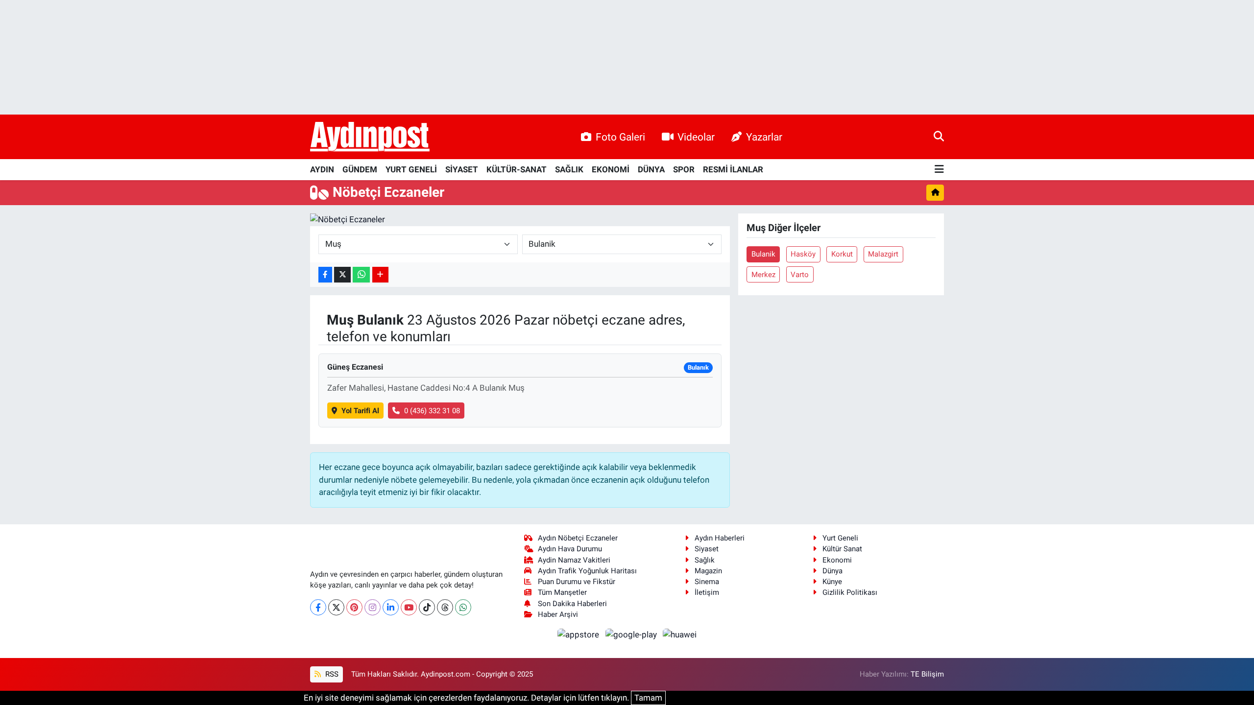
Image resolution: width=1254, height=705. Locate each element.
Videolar (696, 137)
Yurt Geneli (840, 538)
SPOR (684, 169)
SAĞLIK (569, 169)
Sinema (707, 581)
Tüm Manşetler (562, 592)
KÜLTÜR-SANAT (516, 169)
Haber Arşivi (558, 614)
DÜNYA (651, 169)
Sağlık (705, 560)
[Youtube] (409, 607)
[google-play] (632, 634)
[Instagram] (372, 607)
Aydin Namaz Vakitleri (574, 560)
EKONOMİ (610, 169)
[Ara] (939, 136)
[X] (336, 607)
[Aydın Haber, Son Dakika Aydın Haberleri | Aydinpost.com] (370, 137)
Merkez (763, 274)
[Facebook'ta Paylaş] (325, 275)
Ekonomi (837, 560)
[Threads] (445, 607)
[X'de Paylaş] (342, 275)
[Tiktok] (427, 607)
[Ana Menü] (939, 169)
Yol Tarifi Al (360, 410)
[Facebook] (318, 607)
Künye (832, 581)
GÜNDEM (359, 169)
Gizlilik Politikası (849, 592)
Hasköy (803, 254)
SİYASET (461, 169)
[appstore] (579, 634)
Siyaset (707, 548)
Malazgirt (883, 254)
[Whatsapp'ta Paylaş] (361, 275)
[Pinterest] (354, 607)
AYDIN (322, 169)
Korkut (842, 254)
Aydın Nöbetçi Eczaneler (578, 538)
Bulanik (763, 254)
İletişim (707, 592)
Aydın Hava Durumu (570, 548)
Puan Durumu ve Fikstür (576, 581)
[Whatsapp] (463, 607)
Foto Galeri (620, 137)
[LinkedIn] (391, 607)
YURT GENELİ (411, 169)
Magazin (708, 570)
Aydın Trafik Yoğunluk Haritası (587, 570)
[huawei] (680, 634)
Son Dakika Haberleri (572, 603)
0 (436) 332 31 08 (432, 410)
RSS (330, 674)
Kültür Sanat (842, 548)
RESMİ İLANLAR (733, 169)
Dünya (832, 570)
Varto (800, 274)
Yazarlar (764, 137)
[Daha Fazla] (380, 275)
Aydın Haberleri (720, 538)
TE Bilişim (927, 674)
